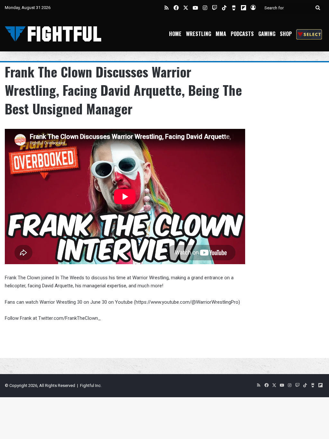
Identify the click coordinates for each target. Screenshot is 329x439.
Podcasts (242, 34)
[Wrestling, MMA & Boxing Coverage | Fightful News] (53, 33)
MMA (221, 34)
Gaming (266, 34)
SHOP (286, 34)
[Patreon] (309, 33)
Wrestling (198, 34)
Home (175, 34)
